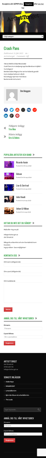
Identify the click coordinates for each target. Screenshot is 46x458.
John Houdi (20, 197)
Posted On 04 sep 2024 (24, 177)
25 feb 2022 (18, 53)
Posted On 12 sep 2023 (23, 212)
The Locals (9, 400)
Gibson (19, 174)
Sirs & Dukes (14, 137)
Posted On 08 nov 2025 (23, 166)
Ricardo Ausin (22, 162)
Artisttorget (9, 56)
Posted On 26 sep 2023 (23, 189)
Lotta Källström (11, 391)
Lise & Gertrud (22, 185)
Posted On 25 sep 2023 (23, 201)
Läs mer (41, 4)
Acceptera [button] (28, 4)
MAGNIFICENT (10, 386)
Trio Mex (12, 129)
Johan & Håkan (22, 208)
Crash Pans (11, 48)
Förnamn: (7, 325)
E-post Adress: (9, 334)
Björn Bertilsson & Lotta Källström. (17, 395)
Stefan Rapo (10, 382)
